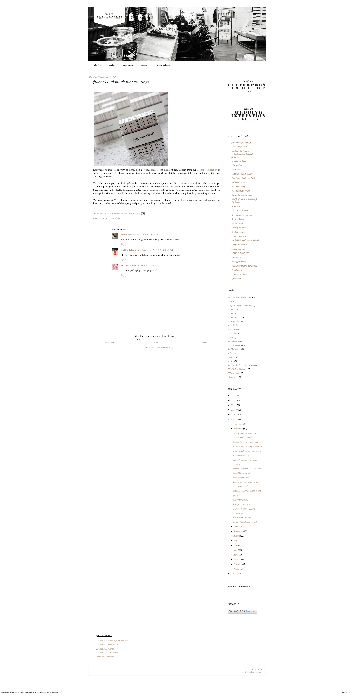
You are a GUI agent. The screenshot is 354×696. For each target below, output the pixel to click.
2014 (233, 395)
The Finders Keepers (237, 368)
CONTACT (112, 64)
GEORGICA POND (241, 210)
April (236, 554)
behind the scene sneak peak (245, 441)
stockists (231, 357)
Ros (122, 265)
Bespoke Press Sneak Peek (239, 297)
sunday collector (239, 227)
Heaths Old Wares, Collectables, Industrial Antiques (242, 153)
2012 (233, 404)
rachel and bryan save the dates (247, 468)
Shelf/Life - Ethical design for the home (245, 201)
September (238, 531)
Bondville (236, 206)
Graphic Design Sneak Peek (240, 305)
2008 (233, 573)
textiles (231, 361)
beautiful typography (242, 472)
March (237, 559)
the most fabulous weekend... (245, 521)
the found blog (238, 186)
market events (234, 341)
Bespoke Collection (207, 169)
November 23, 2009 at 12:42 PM (144, 234)
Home (156, 342)
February (238, 564)
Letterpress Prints (105, 648)
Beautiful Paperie (105, 656)
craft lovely (236, 169)
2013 (233, 400)
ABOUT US (98, 64)
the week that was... (241, 477)
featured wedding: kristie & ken (247, 490)
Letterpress (105, 218)
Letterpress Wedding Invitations (112, 640)
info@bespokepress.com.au (252, 672)
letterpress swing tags (242, 504)
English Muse (238, 270)
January (237, 568)
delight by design (239, 244)
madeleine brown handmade (244, 265)
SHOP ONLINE (128, 64)
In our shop (233, 313)
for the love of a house (242, 195)
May (236, 549)
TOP (351, 692)
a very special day (241, 455)
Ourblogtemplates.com (41, 692)
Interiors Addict (239, 161)
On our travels (234, 345)
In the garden (234, 321)
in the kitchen (233, 325)
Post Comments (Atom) (162, 347)
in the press (233, 329)
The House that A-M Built (243, 178)
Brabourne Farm (239, 231)
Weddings (116, 218)
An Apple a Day (239, 261)
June (236, 545)
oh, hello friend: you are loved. (245, 240)
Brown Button (238, 219)
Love (230, 337)
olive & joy (236, 257)
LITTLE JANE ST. (240, 253)
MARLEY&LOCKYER (242, 173)
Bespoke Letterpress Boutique (115, 213)
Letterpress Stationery (107, 644)
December (238, 423)
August (237, 535)
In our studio (233, 317)
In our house (233, 309)
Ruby (230, 353)
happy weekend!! (240, 499)
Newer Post (108, 342)
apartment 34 (238, 278)
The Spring (237, 165)
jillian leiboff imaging (241, 142)
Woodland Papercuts (241, 190)
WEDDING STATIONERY (163, 64)
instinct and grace (240, 236)
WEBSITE (143, 64)
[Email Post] (142, 213)
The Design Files (239, 146)
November (238, 428)
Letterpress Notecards (107, 652)
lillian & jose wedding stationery (247, 446)
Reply (124, 244)
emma (124, 234)
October (237, 526)
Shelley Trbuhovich (131, 250)
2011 (233, 409)
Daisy (230, 301)
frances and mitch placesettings (247, 450)
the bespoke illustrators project (241, 365)
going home (238, 495)
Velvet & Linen (238, 182)
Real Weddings (234, 349)
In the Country (238, 248)
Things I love (233, 373)
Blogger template (11, 692)
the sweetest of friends (242, 517)
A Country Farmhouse (242, 214)
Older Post (204, 342)
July (236, 540)
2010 (233, 414)
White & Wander (239, 274)
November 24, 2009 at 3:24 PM (141, 265)
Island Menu (238, 223)
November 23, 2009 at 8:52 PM (157, 250)
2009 (233, 419)
